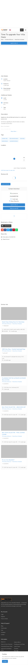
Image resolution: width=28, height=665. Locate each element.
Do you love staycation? (8, 460)
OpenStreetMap (23, 168)
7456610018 (5, 325)
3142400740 (14, 196)
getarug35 (5, 353)
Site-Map (16, 650)
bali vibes (22, 138)
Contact (2, 634)
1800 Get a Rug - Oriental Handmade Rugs (13, 349)
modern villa (4, 138)
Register (3, 616)
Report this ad (6, 239)
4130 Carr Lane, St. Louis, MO (8, 170)
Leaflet (15, 168)
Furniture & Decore (9, 39)
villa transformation (14, 138)
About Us (3, 642)
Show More (13, 131)
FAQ (2, 630)
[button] (24, 157)
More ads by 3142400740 (9, 237)
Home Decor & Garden (19, 39)
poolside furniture (14, 141)
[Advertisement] (14, 14)
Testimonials (4, 628)
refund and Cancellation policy (6, 649)
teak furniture (5, 141)
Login (2, 614)
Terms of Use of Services (6, 644)
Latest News (17, 646)
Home (2, 39)
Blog (2, 626)
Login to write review (5, 184)
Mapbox (18, 168)
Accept (5, 661)
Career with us (17, 642)
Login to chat (13, 43)
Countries (16, 648)
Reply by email (13, 208)
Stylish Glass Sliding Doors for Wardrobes (13, 322)
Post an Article (4, 618)
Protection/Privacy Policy (6, 646)
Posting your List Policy (19, 644)
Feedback (3, 632)
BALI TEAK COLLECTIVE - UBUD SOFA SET (14, 407)
